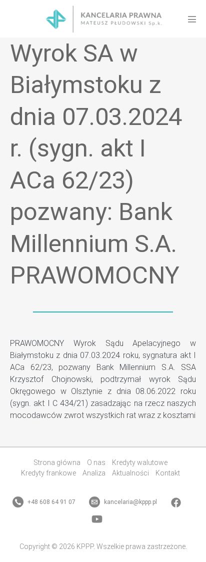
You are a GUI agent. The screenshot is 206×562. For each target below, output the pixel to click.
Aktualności (130, 473)
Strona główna (57, 462)
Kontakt (168, 473)
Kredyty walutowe (140, 462)
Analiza (94, 473)
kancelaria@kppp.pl (129, 502)
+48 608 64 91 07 (51, 502)
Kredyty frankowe (48, 473)
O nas (96, 462)
